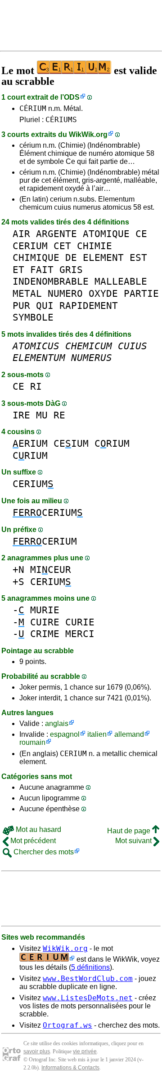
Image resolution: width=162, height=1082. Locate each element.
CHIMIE (94, 245)
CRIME (44, 633)
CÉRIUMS (61, 119)
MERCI (79, 633)
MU (42, 415)
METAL (27, 293)
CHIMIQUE (36, 257)
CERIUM (30, 245)
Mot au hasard (37, 829)
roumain (32, 742)
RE (59, 415)
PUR (21, 305)
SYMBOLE (33, 317)
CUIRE (44, 622)
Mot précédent (32, 840)
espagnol (65, 734)
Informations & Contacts (70, 1067)
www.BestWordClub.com (88, 978)
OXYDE (103, 293)
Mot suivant (134, 840)
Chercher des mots (43, 852)
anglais (56, 723)
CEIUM (71, 443)
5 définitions (90, 967)
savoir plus (36, 1051)
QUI (45, 305)
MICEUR (50, 569)
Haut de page (129, 831)
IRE (21, 415)
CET (62, 245)
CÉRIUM (32, 108)
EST (138, 257)
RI (36, 386)
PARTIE (141, 293)
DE (71, 257)
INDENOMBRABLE (51, 281)
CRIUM (112, 443)
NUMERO (65, 293)
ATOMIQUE (106, 233)
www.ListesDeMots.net (88, 998)
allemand (129, 734)
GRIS (71, 269)
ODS (72, 97)
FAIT (42, 269)
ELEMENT (103, 257)
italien (97, 734)
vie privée (85, 1051)
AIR (21, 233)
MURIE (44, 610)
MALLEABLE (120, 281)
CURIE (79, 622)
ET (18, 269)
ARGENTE (56, 233)
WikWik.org (88, 134)
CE (141, 233)
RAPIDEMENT (88, 305)
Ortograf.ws (67, 1025)
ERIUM (30, 443)
